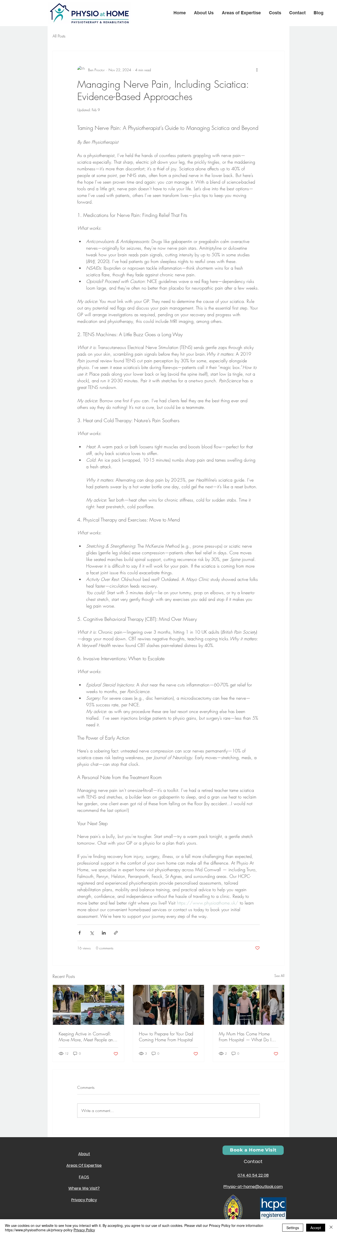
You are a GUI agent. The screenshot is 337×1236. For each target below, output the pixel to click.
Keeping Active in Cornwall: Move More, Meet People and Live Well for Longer (87, 1037)
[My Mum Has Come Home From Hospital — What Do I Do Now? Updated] (248, 1005)
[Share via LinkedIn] (103, 932)
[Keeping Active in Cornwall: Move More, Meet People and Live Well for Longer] (88, 1005)
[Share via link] (115, 932)
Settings (292, 1227)
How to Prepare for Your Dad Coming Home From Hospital (166, 1037)
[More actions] (257, 70)
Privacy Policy (84, 1229)
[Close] (331, 1227)
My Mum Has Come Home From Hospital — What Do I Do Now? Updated (245, 1037)
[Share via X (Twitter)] (91, 932)
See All (279, 975)
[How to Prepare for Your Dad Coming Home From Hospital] (168, 1005)
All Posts (59, 36)
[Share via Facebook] (79, 932)
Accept (315, 1227)
